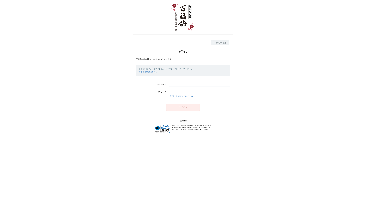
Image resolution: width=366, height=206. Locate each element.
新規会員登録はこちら (148, 72)
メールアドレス (159, 84)
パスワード (161, 92)
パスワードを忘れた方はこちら (181, 96)
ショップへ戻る (219, 43)
